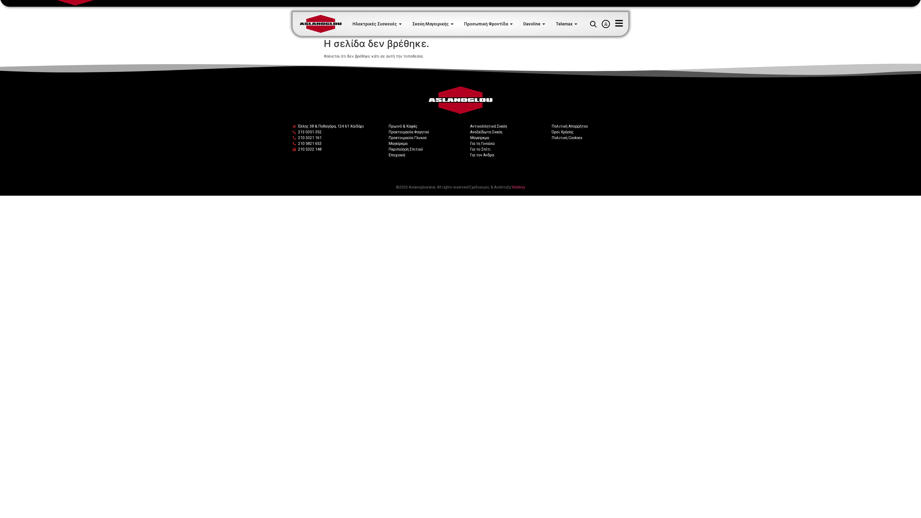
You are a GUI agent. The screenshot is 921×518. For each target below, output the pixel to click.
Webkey (518, 187)
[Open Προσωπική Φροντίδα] (511, 24)
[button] (593, 24)
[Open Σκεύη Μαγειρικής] (452, 24)
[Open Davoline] (544, 24)
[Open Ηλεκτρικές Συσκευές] (400, 24)
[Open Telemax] (576, 24)
